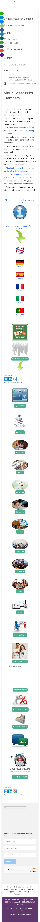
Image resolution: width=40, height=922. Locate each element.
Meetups (11, 77)
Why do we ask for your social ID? (13, 382)
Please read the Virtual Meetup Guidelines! (20, 201)
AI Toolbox (20, 432)
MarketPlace (20, 452)
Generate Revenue (20, 727)
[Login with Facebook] (6, 379)
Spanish (7, 177)
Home (9, 887)
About (29, 887)
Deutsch (20, 266)
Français (20, 290)
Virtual (33, 84)
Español (20, 278)
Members (20, 84)
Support (11, 891)
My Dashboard (20, 406)
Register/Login (19, 887)
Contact (31, 889)
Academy (20, 591)
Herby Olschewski (24, 914)
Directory (20, 472)
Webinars (20, 612)
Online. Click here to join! (17, 64)
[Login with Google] (15, 379)
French (14, 177)
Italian (19, 177)
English (19, 174)
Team (6, 889)
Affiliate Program (20, 709)
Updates (22, 889)
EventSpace (20, 571)
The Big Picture (20, 777)
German (26, 174)
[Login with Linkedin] (10, 379)
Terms (19, 891)
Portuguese (27, 177)
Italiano (20, 302)
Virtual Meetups (22, 77)
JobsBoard (20, 551)
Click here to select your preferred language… (20, 227)
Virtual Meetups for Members (20, 80)
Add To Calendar (17, 49)
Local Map (20, 492)
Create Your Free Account (20, 359)
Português (20, 314)
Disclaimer (17, 894)
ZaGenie (17, 900)
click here (16, 115)
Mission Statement (20, 690)
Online (26, 84)
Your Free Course (20, 635)
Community (20, 512)
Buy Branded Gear (20, 661)
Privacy (26, 891)
